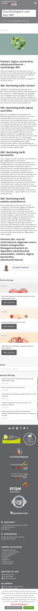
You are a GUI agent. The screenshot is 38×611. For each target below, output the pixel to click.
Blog (9, 21)
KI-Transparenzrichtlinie (11, 588)
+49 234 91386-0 (8, 576)
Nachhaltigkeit (6, 556)
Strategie (4, 558)
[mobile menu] (35, 3)
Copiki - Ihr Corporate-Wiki (9, 552)
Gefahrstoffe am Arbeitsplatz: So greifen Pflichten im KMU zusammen (19, 395)
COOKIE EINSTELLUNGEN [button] (13, 608)
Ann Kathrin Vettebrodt (21, 267)
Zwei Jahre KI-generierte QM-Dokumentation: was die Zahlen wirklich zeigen (17, 380)
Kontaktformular (9, 574)
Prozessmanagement (8, 554)
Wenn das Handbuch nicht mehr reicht (13, 322)
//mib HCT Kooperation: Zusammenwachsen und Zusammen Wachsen (16, 404)
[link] (10, 428)
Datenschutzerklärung (19, 604)
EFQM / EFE (5, 560)
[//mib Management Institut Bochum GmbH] (9, 3)
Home (4, 21)
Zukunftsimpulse (7, 563)
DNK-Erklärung (18, 586)
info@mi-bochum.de (10, 578)
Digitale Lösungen (7, 561)
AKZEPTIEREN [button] (29, 608)
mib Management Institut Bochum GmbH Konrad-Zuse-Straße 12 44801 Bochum (14, 527)
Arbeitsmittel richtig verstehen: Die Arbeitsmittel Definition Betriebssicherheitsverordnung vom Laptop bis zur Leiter (19, 413)
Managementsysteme (8, 550)
